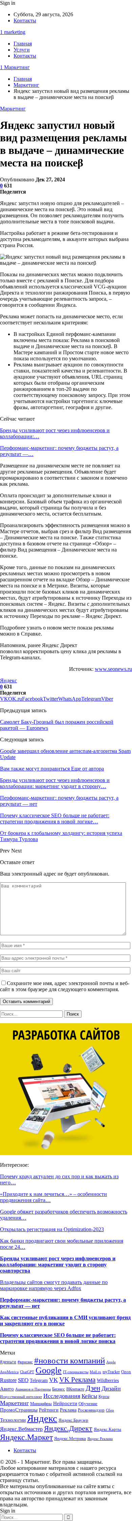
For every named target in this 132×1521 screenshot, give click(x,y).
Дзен (93, 1388)
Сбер (110, 1410)
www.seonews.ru (113, 669)
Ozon (126, 1371)
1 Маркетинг (15, 67)
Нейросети (65, 1403)
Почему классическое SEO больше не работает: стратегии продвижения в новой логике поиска (58, 1338)
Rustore (8, 1380)
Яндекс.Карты (107, 1429)
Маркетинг (13, 109)
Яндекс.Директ (68, 1428)
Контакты (25, 20)
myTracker (111, 1372)
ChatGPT (27, 1372)
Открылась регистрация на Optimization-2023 (52, 1229)
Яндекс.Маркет (26, 1437)
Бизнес (58, 1389)
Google (49, 1370)
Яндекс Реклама (100, 1439)
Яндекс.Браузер (73, 1420)
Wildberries (108, 1380)
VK (53, 1380)
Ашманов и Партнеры (33, 1389)
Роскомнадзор (91, 1410)
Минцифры (41, 1403)
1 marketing (12, 32)
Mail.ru (95, 1372)
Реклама (68, 1410)
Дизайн (111, 1388)
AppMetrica (9, 1372)
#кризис (25, 1362)
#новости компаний (69, 1360)
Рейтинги (49, 1410)
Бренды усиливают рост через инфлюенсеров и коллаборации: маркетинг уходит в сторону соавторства (57, 1265)
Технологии (13, 1420)
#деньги (8, 1361)
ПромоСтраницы (19, 1410)
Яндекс (8, 680)
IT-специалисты (75, 1372)
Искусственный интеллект (21, 1397)
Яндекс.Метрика (70, 1438)
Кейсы (89, 1396)
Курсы (103, 1397)
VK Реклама (77, 1380)
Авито (7, 1389)
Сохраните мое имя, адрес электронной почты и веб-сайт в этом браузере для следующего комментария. (64, 986)
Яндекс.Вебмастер (21, 1429)
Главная (23, 43)
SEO (23, 1380)
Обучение (88, 1403)
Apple (111, 1362)
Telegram (39, 1380)
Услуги (22, 50)
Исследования (61, 1396)
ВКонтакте (75, 1389)
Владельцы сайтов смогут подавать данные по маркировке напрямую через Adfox (54, 1285)
